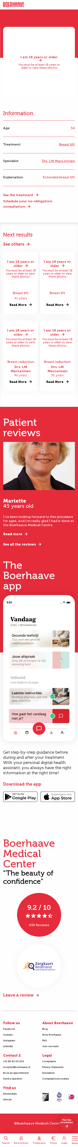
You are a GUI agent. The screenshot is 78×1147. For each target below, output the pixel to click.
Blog (45, 1028)
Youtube (8, 1034)
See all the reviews (19, 544)
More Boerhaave (51, 1034)
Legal (47, 1055)
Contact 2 (12, 1055)
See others (13, 244)
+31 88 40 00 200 (13, 1061)
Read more (12, 534)
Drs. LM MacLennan (58, 161)
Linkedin (8, 1046)
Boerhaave (13, 4)
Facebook (9, 1028)
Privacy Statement (52, 1067)
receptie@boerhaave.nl (16, 1067)
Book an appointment (16, 1072)
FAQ (44, 1040)
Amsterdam (10, 1093)
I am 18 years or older (39, 57)
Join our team (50, 1046)
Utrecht (7, 1099)
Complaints (49, 1061)
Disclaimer (48, 1072)
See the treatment (18, 195)
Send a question (12, 1078)
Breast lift (67, 144)
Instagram (9, 1040)
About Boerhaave (57, 1023)
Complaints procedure (55, 1078)
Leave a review (18, 995)
